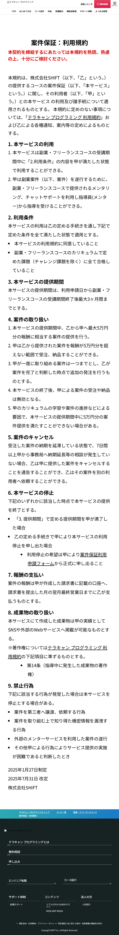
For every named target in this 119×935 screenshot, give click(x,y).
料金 (50, 11)
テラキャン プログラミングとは (29, 842)
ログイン (115, 5)
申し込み (14, 861)
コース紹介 (70, 880)
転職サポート (16, 904)
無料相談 (104, 4)
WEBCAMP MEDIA (54, 911)
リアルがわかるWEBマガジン (58, 905)
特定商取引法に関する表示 (69, 923)
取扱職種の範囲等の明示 (92, 923)
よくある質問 (101, 11)
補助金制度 (71, 11)
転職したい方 (87, 4)
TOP (14, 11)
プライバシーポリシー (47, 923)
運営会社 (22, 923)
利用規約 (32, 923)
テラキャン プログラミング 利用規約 (64, 117)
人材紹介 (86, 904)
